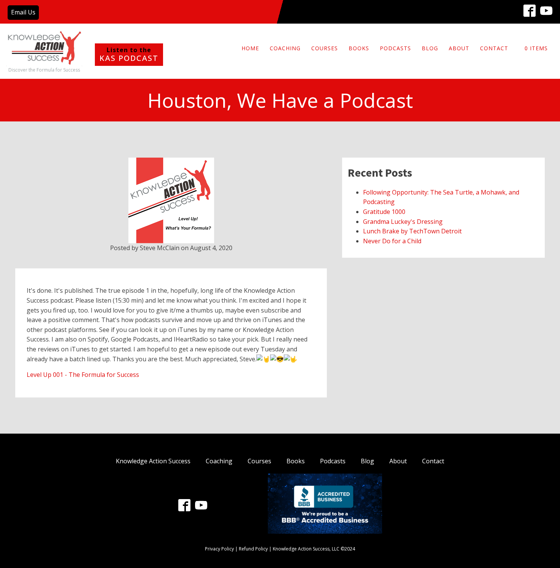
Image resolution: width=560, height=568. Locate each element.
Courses (324, 48)
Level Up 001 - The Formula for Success (83, 374)
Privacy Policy (219, 549)
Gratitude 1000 (384, 211)
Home (250, 48)
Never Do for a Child (392, 241)
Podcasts (395, 48)
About (459, 48)
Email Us (23, 12)
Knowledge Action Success (153, 461)
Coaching (285, 48)
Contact (494, 48)
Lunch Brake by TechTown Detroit (412, 231)
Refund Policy (253, 549)
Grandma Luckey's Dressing (403, 221)
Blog (430, 48)
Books (359, 48)
